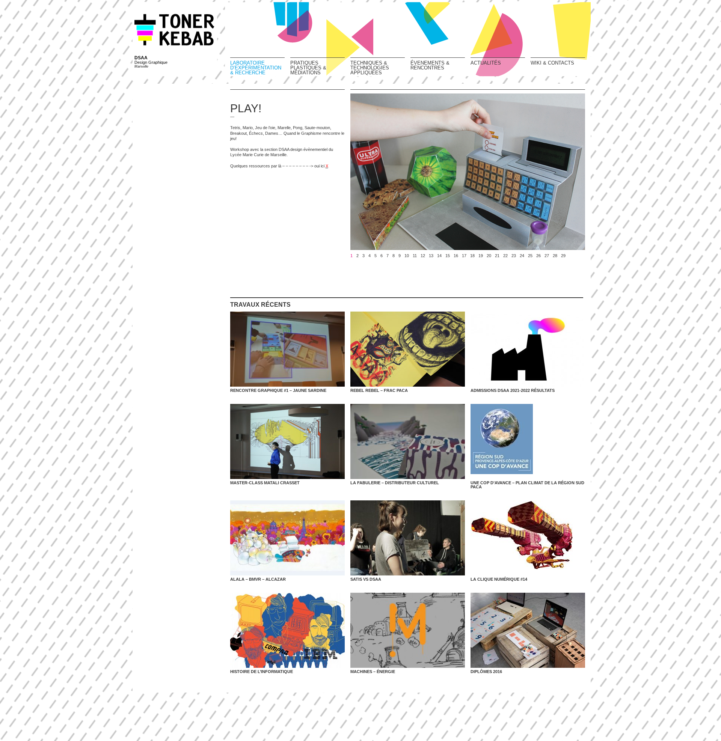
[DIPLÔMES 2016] (528, 630)
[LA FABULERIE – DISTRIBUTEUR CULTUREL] (407, 441)
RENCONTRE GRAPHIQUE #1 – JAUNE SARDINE (278, 390)
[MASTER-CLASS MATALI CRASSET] (287, 441)
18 (472, 255)
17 (464, 255)
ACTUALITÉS (486, 62)
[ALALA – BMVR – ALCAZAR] (287, 537)
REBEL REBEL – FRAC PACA (379, 390)
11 (415, 255)
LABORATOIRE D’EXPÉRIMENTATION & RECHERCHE (255, 67)
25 (530, 255)
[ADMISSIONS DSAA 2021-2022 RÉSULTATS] (528, 349)
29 (563, 255)
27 (547, 255)
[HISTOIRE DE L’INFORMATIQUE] (287, 630)
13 (431, 255)
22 (505, 255)
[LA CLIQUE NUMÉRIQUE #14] (528, 537)
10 (406, 255)
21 (497, 255)
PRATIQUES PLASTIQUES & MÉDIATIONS (308, 67)
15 (447, 255)
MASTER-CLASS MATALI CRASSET (265, 482)
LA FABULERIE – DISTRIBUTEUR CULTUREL (394, 482)
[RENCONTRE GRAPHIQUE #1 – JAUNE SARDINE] (287, 349)
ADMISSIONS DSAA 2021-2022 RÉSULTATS (513, 390)
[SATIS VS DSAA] (407, 537)
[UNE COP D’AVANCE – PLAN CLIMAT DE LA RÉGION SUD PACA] (528, 441)
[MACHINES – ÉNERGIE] (407, 630)
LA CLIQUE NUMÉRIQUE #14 (499, 579)
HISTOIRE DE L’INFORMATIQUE (261, 671)
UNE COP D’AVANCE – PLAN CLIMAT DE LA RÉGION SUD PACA (527, 484)
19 (480, 255)
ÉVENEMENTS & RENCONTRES (429, 65)
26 (538, 255)
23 (513, 255)
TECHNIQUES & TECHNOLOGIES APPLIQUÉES (369, 67)
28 (555, 255)
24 (522, 255)
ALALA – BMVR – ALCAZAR (258, 579)
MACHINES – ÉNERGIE (372, 671)
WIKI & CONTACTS (552, 62)
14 (439, 255)
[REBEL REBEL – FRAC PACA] (407, 349)
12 (423, 255)
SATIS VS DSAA (365, 579)
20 (489, 255)
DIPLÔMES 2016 (486, 671)
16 (456, 255)
